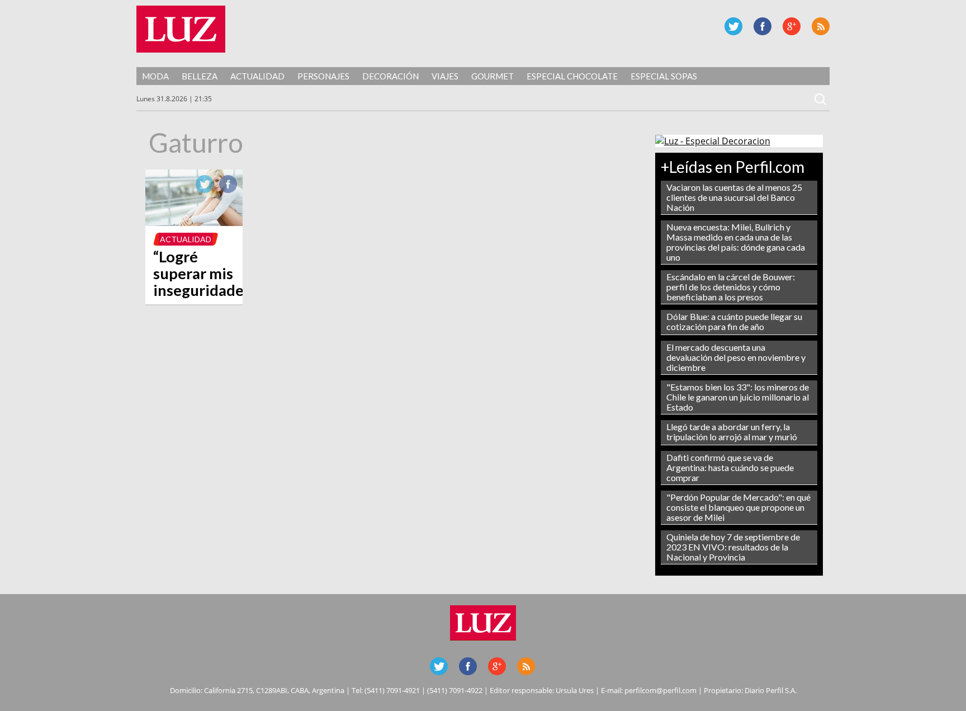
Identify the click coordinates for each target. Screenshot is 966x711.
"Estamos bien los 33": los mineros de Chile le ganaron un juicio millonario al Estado (737, 397)
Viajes (445, 76)
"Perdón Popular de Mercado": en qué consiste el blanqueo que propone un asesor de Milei (738, 507)
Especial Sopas (664, 76)
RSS (821, 26)
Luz (180, 29)
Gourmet (492, 76)
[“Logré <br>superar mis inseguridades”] (194, 222)
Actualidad (257, 76)
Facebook (762, 26)
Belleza (199, 76)
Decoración (390, 76)
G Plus (792, 26)
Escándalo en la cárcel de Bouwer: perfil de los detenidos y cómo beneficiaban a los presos (730, 286)
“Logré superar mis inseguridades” (204, 273)
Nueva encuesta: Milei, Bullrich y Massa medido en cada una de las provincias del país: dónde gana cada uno (735, 242)
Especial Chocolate (572, 76)
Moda (155, 76)
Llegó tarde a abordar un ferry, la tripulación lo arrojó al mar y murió (731, 431)
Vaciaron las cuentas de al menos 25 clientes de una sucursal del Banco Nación (734, 197)
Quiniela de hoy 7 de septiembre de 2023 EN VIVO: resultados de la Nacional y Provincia (733, 546)
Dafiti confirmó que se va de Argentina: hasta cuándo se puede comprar (730, 467)
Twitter (733, 26)
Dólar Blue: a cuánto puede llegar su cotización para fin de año (734, 321)
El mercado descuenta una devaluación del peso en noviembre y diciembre (736, 357)
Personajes (323, 76)
